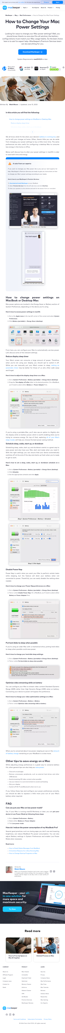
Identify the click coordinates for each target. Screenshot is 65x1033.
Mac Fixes (43, 984)
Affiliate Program (8, 975)
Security (43, 971)
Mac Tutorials (44, 987)
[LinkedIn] (10, 1015)
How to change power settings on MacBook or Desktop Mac (30, 119)
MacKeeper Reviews (27, 1003)
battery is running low (47, 137)
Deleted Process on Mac (45, 956)
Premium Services (27, 1000)
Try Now (12, 909)
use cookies (21, 2)
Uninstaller (25, 975)
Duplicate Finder (26, 978)
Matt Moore (20, 869)
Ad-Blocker (25, 996)
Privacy (43, 975)
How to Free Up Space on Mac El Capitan (18, 957)
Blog (16, 15)
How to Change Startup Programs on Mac (23, 853)
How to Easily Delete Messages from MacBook (24, 848)
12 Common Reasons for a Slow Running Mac (24, 851)
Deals (4, 987)
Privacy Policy (48, 1019)
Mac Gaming (44, 1000)
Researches (44, 996)
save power (40, 767)
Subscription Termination (35, 1019)
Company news (7, 981)
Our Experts (44, 1003)
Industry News (45, 993)
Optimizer (25, 981)
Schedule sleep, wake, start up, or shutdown (26, 127)
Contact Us (6, 984)
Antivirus (24, 987)
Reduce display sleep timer (20, 123)
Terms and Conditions (19, 1019)
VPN (23, 993)
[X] (14, 1015)
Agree (57, 2)
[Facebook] (7, 1015)
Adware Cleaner (26, 990)
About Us (5, 971)
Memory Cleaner (26, 984)
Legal (4, 978)
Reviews (43, 990)
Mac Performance (25, 15)
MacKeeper (8, 15)
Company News (45, 978)
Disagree (46, 2)
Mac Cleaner (25, 971)
